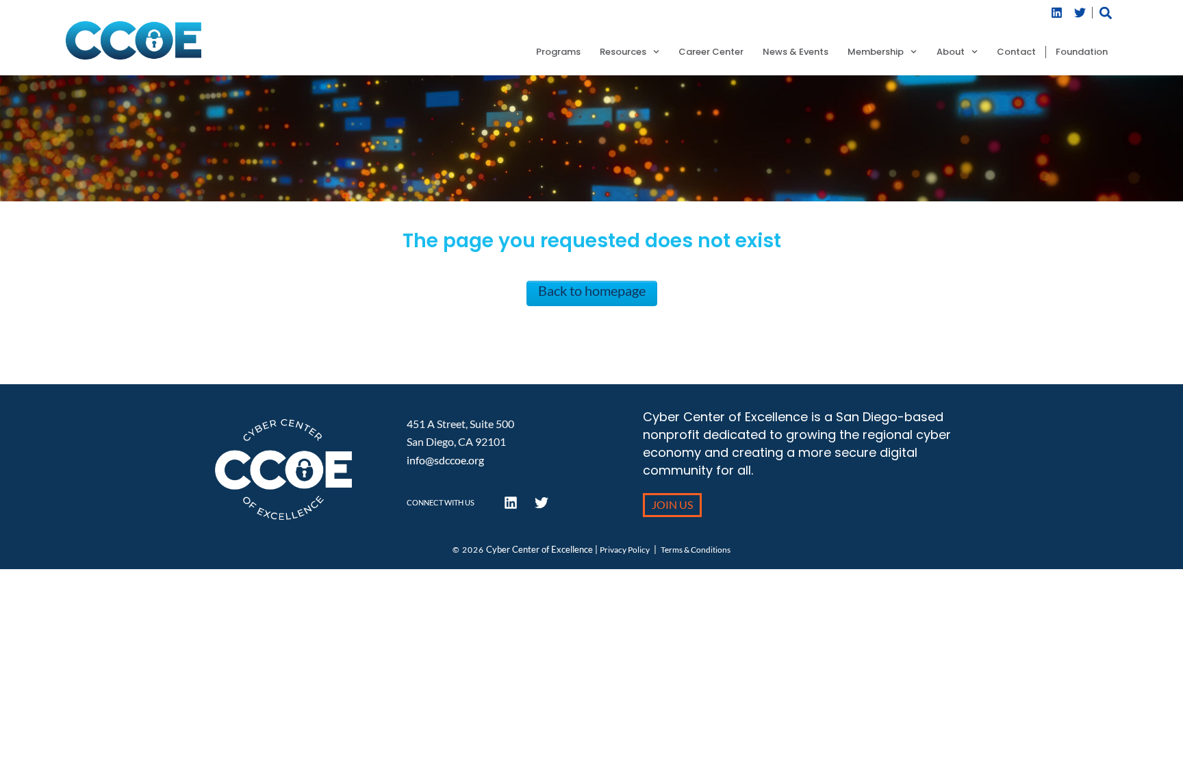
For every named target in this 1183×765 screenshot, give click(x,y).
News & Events (795, 52)
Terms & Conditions (695, 549)
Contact (1016, 52)
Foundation (1082, 52)
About (951, 52)
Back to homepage (592, 290)
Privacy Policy (625, 549)
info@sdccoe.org (445, 459)
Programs (558, 52)
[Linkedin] (1057, 12)
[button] (1106, 12)
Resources (623, 52)
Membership (876, 52)
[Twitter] (1080, 12)
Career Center (710, 52)
